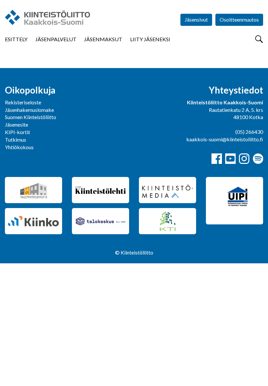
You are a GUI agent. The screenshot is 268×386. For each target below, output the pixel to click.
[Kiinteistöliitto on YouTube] (230, 158)
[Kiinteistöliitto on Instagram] (244, 158)
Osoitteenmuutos (239, 19)
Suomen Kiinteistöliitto (30, 117)
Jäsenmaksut (103, 39)
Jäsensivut (196, 19)
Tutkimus (15, 139)
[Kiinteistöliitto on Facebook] (216, 158)
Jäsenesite (16, 124)
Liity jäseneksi (150, 39)
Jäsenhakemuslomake (29, 110)
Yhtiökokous (19, 147)
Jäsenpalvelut (55, 39)
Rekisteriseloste (23, 102)
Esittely (16, 39)
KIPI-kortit (17, 132)
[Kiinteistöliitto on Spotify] (258, 158)
